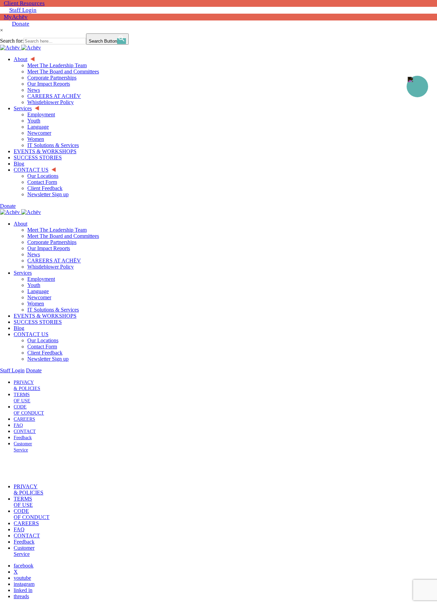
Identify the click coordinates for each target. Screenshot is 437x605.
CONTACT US (31, 334)
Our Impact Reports (48, 248)
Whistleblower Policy (50, 267)
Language (38, 291)
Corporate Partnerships (51, 242)
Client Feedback (44, 353)
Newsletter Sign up (48, 359)
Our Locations (42, 340)
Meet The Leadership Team (57, 230)
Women (35, 303)
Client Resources (24, 3)
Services (23, 273)
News (33, 254)
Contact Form (42, 346)
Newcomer (39, 297)
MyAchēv (16, 17)
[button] (21, 468)
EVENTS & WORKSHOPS (45, 316)
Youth (33, 285)
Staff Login (23, 10)
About (20, 224)
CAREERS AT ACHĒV (54, 260)
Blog (19, 328)
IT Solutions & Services (53, 310)
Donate (20, 23)
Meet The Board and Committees (63, 236)
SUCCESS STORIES (38, 322)
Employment (41, 279)
